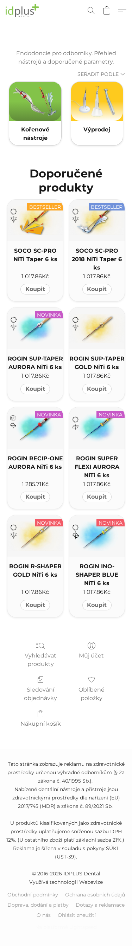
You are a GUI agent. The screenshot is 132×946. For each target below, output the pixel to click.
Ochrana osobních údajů (95, 895)
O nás (44, 915)
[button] (23, 10)
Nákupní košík (40, 723)
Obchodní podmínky (32, 895)
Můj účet (91, 655)
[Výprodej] (97, 101)
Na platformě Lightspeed (66, 927)
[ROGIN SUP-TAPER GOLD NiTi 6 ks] (97, 328)
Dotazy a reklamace (100, 905)
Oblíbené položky (91, 693)
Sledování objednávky (40, 693)
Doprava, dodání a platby (38, 905)
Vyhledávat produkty (40, 659)
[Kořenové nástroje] (35, 101)
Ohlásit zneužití (77, 915)
